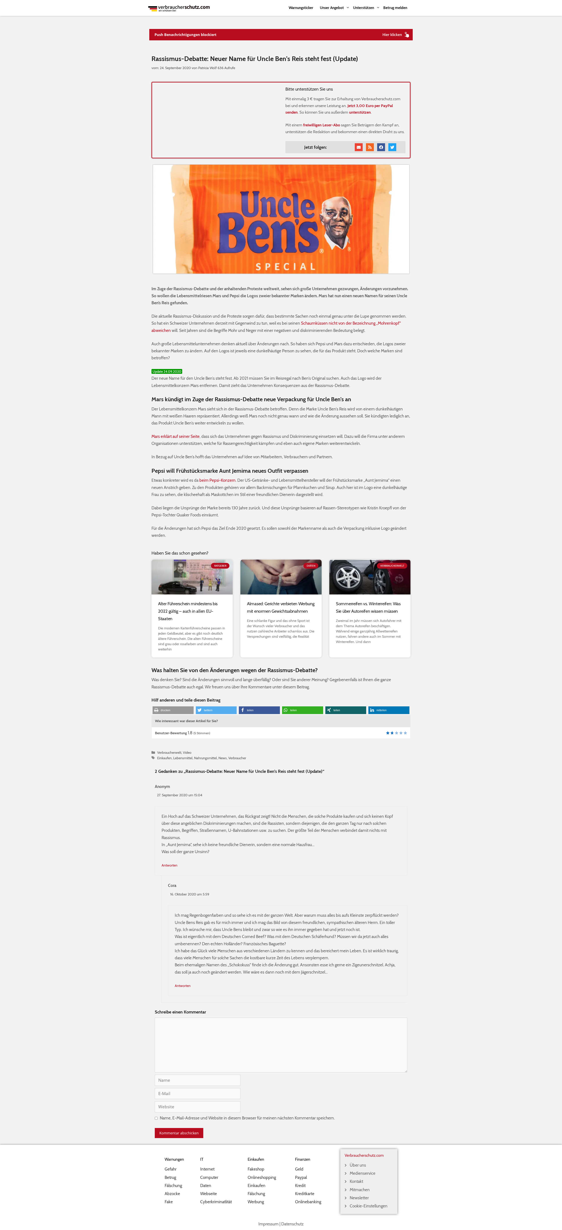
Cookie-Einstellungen (368, 1206)
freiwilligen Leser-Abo (321, 125)
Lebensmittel (183, 758)
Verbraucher (237, 758)
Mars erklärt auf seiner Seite (175, 436)
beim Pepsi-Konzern (217, 480)
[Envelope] (359, 147)
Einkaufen (164, 758)
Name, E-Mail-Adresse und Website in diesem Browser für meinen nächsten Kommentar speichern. (247, 1118)
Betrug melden (395, 7)
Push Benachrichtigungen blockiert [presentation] (185, 34)
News (222, 758)
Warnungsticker (301, 7)
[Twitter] (392, 147)
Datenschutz (292, 1223)
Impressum (268, 1223)
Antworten (169, 865)
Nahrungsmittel (205, 758)
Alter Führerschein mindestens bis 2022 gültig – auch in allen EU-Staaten (188, 611)
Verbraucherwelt (169, 752)
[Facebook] (381, 147)
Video (187, 752)
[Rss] (370, 147)
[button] (173, 710)
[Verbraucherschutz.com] (179, 7)
